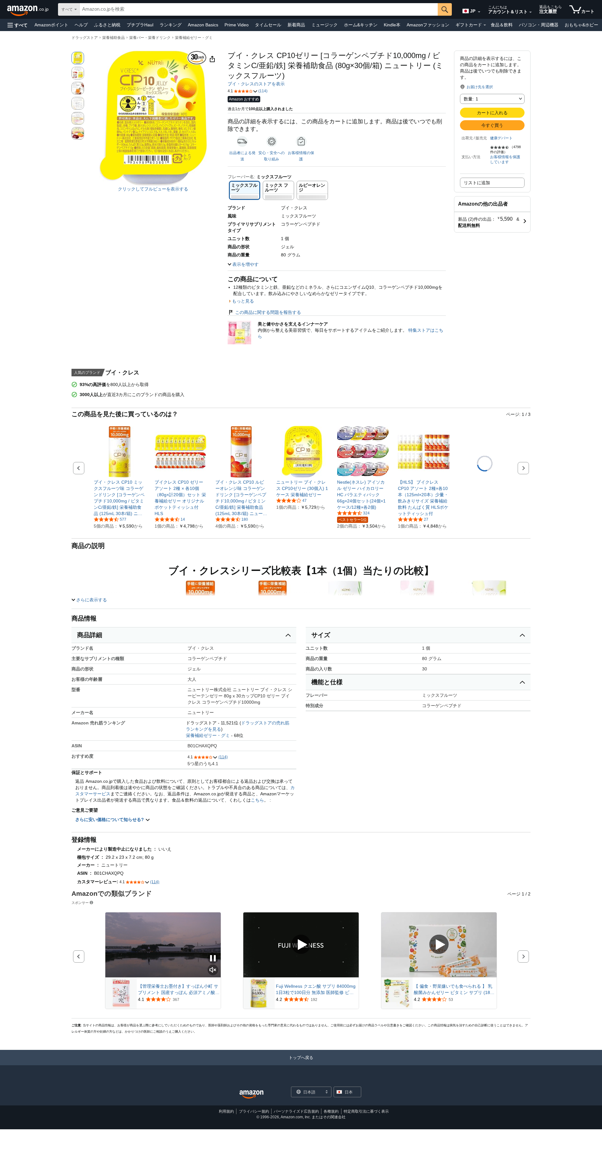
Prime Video (236, 24)
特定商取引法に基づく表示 (366, 1111)
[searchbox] (259, 9)
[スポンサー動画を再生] (301, 944)
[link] (119, 498)
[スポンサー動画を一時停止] (213, 959)
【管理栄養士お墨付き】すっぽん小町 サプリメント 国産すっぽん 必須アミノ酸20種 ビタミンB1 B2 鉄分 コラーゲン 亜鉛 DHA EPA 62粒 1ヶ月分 (178, 990)
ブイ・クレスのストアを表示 (256, 83)
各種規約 (331, 1111)
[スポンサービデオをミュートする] (213, 970)
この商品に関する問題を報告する (268, 312)
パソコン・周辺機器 (538, 24)
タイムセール (268, 24)
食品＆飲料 (502, 24)
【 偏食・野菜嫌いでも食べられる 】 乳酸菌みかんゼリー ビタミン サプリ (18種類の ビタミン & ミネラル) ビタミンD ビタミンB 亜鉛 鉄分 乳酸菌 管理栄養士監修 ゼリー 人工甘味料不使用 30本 (454, 990)
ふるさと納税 (107, 24)
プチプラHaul (140, 24)
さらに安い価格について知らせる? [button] (110, 819)
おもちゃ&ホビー (581, 24)
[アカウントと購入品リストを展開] (530, 12)
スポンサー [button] (80, 902)
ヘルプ (81, 24)
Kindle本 (392, 24)
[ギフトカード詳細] (484, 25)
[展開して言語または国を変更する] (479, 12)
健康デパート (501, 138)
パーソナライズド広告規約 (296, 1111)
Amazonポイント (51, 24)
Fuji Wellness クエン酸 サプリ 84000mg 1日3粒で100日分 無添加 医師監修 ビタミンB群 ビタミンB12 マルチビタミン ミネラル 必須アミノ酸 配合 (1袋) (316, 990)
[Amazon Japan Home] (251, 1094)
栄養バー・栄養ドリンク (150, 37)
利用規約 (226, 1111)
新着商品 (296, 24)
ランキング (171, 24)
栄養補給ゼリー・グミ (194, 37)
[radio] (78, 58)
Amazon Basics (203, 24)
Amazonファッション (428, 24)
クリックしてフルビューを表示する (153, 188)
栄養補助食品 (113, 37)
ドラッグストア (84, 37)
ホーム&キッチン (361, 24)
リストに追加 (477, 182)
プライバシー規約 (254, 1111)
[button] (17, 25)
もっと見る (243, 301)
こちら (257, 800)
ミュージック (324, 24)
